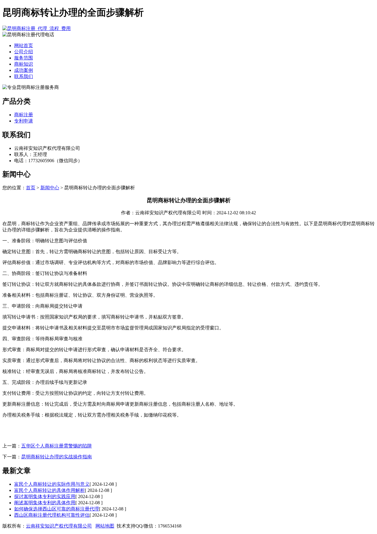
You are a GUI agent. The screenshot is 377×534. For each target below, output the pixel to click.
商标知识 (23, 64)
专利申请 (23, 120)
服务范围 (23, 57)
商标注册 (23, 114)
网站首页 (23, 45)
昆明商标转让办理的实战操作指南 (56, 456)
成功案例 (23, 70)
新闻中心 (49, 187)
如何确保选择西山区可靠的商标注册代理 (56, 508)
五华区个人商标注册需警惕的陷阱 (56, 445)
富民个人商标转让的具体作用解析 (49, 490)
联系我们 (23, 76)
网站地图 (104, 525)
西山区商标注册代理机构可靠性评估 (52, 515)
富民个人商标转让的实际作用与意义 (52, 484)
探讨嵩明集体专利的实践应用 (44, 496)
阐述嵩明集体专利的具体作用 (44, 502)
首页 (30, 187)
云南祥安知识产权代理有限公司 (59, 525)
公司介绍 (23, 51)
